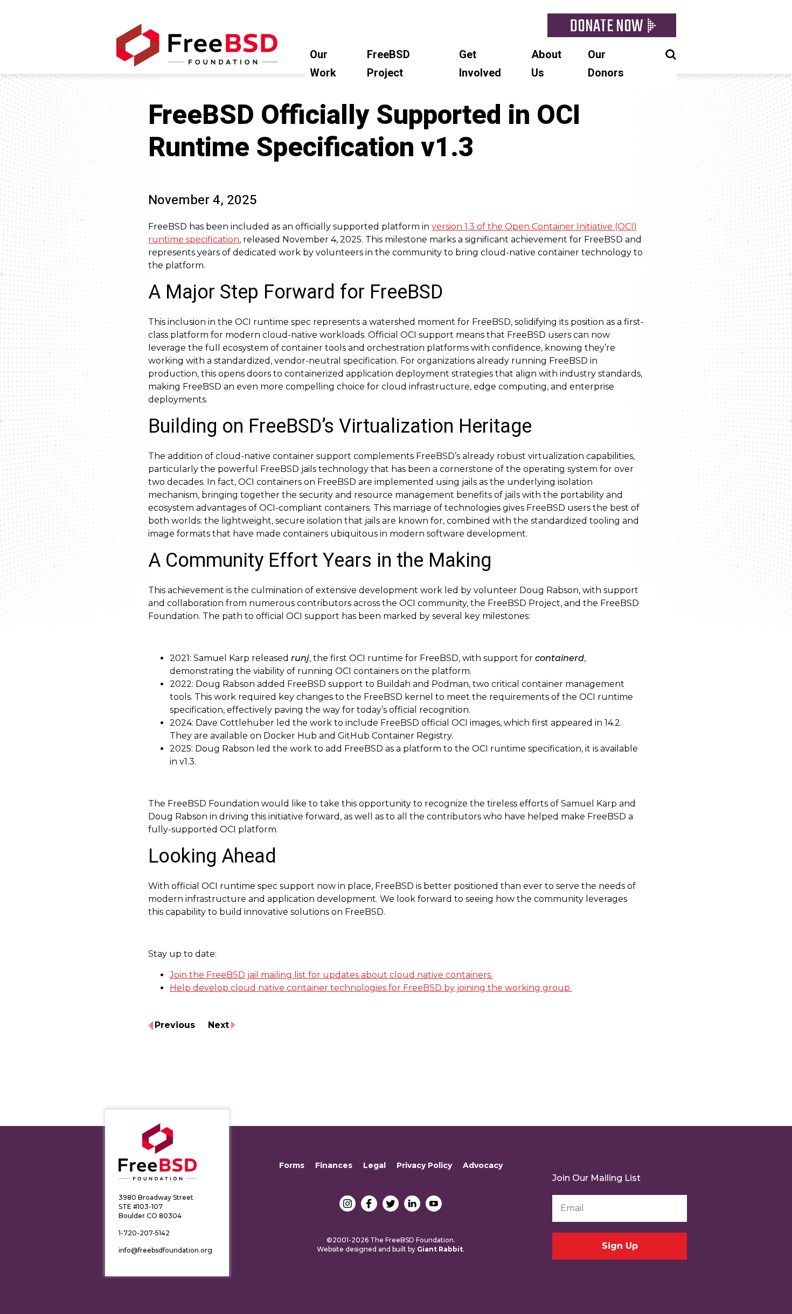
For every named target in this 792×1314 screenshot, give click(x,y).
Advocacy (483, 1165)
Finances (333, 1165)
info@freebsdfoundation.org (165, 1250)
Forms (291, 1165)
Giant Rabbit (440, 1249)
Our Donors (606, 64)
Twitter (390, 1203)
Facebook (369, 1203)
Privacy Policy (424, 1165)
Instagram (347, 1203)
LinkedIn (412, 1203)
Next (218, 1025)
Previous (175, 1025)
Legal (374, 1165)
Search (670, 53)
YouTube (433, 1203)
